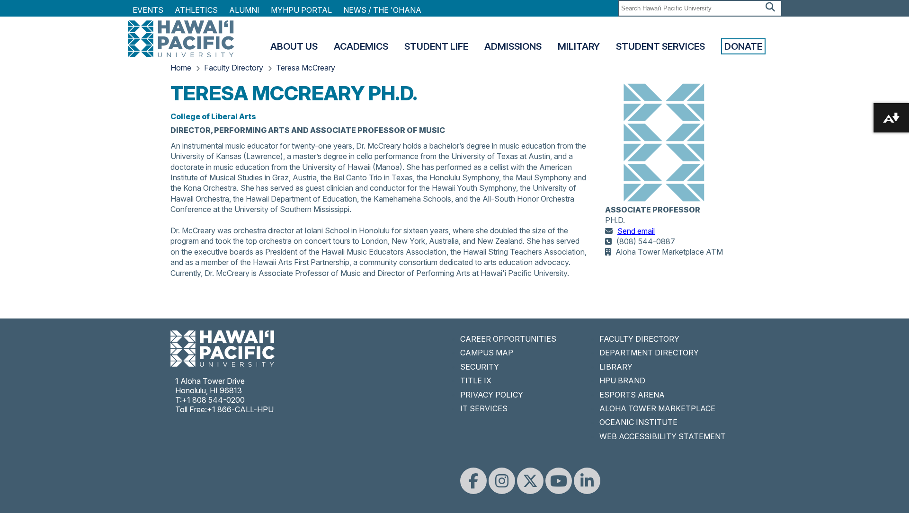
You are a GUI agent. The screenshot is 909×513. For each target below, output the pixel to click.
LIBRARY (616, 366)
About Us (294, 46)
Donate (743, 46)
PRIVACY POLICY (491, 394)
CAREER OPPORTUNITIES (508, 339)
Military (579, 46)
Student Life (436, 46)
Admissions (513, 46)
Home (180, 67)
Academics (361, 46)
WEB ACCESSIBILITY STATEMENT (662, 436)
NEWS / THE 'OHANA (382, 10)
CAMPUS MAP (486, 352)
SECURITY (479, 366)
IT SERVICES (484, 408)
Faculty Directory (233, 67)
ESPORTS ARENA (632, 394)
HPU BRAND (622, 380)
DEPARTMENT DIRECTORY (649, 352)
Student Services (660, 46)
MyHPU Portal (301, 10)
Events (148, 10)
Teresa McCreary (305, 67)
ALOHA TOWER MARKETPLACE (657, 408)
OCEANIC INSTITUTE (638, 422)
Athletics (196, 10)
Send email (636, 231)
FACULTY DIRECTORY (639, 339)
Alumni (244, 10)
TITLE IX (475, 380)
